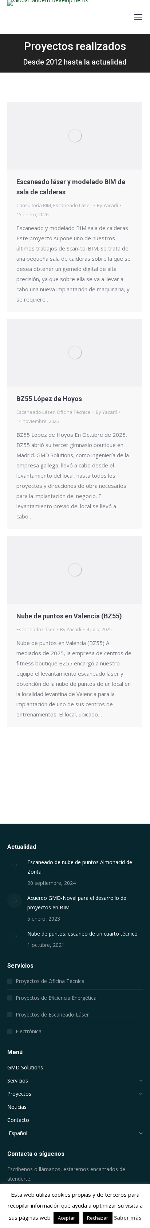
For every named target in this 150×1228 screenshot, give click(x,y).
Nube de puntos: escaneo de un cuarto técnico (82, 933)
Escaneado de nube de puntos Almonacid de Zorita (79, 867)
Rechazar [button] (97, 1218)
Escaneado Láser (72, 205)
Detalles (85, 136)
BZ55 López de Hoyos (49, 399)
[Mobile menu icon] (138, 17)
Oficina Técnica (73, 412)
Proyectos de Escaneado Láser (52, 1014)
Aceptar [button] (66, 1218)
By (107, 205)
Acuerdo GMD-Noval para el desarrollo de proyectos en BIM (76, 902)
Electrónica (29, 1031)
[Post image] (14, 865)
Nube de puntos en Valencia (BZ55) (69, 616)
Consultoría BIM (33, 205)
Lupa (65, 136)
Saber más (128, 1217)
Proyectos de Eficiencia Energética (56, 997)
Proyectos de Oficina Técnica (50, 981)
